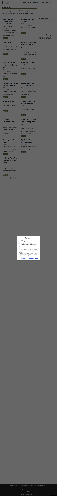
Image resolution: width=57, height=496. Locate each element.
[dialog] (28, 248)
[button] (28, 248)
